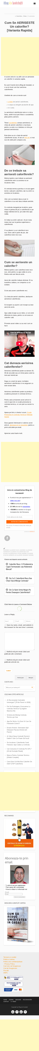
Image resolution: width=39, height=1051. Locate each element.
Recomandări (27, 999)
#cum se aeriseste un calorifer (12, 555)
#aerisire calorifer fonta (11, 550)
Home (5, 999)
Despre (11, 999)
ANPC (5, 973)
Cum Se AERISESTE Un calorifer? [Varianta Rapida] (20, 26)
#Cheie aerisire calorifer (25, 553)
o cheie (10, 102)
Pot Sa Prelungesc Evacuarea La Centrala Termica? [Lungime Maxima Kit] (18, 709)
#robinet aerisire (28, 555)
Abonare (18, 999)
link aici (27, 137)
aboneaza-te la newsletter (19, 425)
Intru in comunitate (19, 897)
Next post (31, 677)
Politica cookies (9, 959)
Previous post (20, 677)
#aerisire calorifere (26, 550)
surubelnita (13, 123)
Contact (6, 1001)
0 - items (13, 1001)
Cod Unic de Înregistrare (12, 966)
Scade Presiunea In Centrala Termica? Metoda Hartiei (18, 415)
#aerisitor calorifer (9, 551)
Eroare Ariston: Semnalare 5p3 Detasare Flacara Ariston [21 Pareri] (17, 730)
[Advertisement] (19, 791)
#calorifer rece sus (23, 551)
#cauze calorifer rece (10, 553)
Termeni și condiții (9, 957)
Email (7, 892)
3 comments (31, 16)
